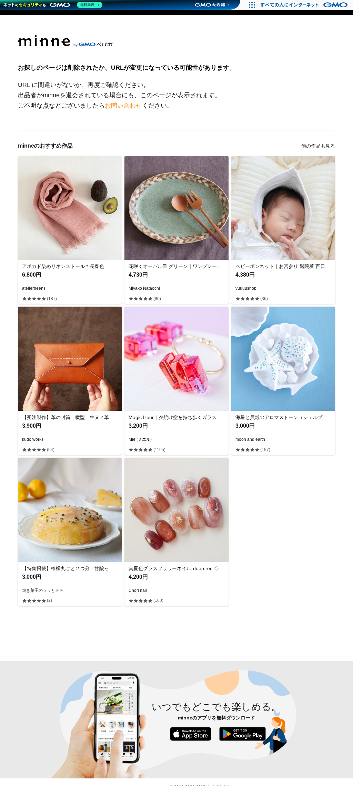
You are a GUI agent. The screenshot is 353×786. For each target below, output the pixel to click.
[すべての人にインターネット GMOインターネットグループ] (305, 5)
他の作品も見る (318, 146)
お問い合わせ (123, 105)
